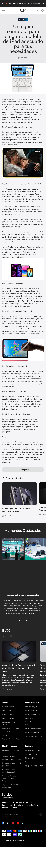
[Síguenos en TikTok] (23, 824)
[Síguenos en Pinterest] (13, 824)
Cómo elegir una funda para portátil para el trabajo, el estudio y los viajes (18, 668)
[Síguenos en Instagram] (8, 824)
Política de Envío (31, 710)
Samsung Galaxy (31, 762)
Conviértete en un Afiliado (8, 723)
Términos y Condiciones (34, 736)
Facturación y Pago (32, 707)
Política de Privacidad (33, 729)
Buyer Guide (23, 20)
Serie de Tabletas (31, 754)
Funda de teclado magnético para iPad (9, 771)
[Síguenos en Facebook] (3, 824)
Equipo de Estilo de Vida (34, 766)
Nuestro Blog (7, 714)
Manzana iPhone (31, 758)
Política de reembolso (33, 714)
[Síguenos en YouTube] (18, 824)
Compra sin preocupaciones (31, 719)
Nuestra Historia (8, 707)
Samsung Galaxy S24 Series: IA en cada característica (18, 510)
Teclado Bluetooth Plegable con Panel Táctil (11, 758)
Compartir (25, 470)
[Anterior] (2, 3)
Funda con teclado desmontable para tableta (9, 778)
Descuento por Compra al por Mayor (10, 730)
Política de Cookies (32, 732)
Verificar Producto (8, 735)
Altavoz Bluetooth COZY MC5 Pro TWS (11, 786)
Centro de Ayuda (8, 718)
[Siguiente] (43, 3)
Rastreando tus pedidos (11, 739)
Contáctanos (7, 710)
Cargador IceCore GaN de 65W (10, 751)
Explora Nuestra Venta (33, 750)
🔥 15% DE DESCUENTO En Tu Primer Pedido (23, 4)
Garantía (28, 725)
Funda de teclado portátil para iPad (11, 764)
